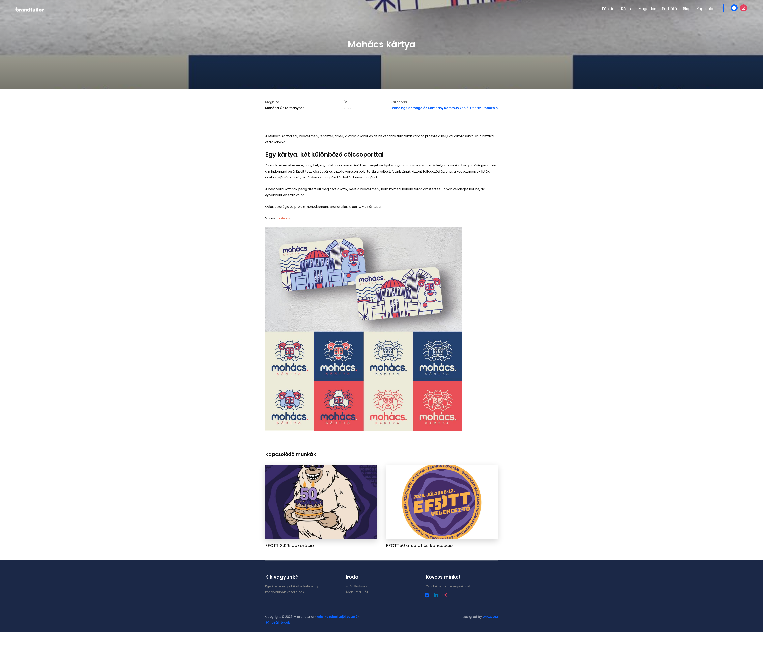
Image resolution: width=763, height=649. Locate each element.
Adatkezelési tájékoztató (337, 616)
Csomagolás (416, 108)
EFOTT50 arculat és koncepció (419, 545)
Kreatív (475, 108)
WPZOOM (490, 616)
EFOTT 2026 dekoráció (289, 545)
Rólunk (627, 8)
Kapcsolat (706, 8)
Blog (687, 8)
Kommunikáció (456, 108)
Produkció (490, 108)
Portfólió (669, 8)
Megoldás (647, 8)
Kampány (435, 108)
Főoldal (608, 8)
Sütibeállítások (277, 622)
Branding (398, 108)
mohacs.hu (286, 218)
